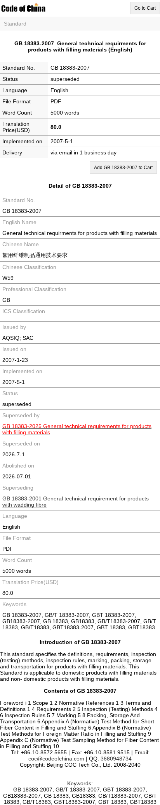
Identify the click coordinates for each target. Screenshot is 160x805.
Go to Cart (145, 8)
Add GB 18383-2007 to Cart (123, 167)
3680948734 (116, 758)
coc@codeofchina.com (56, 758)
